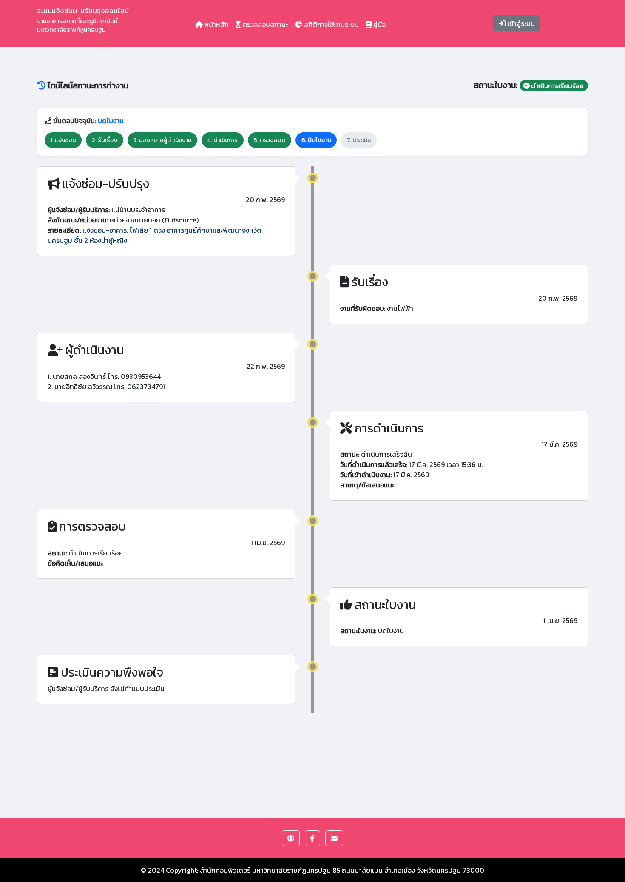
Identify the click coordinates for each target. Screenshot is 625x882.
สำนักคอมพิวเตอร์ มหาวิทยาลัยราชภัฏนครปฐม (265, 870)
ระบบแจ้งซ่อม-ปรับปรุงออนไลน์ (83, 19)
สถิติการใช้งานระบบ (330, 24)
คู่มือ (379, 24)
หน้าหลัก (216, 24)
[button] (291, 838)
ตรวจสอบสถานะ (264, 24)
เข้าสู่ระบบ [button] (520, 23)
